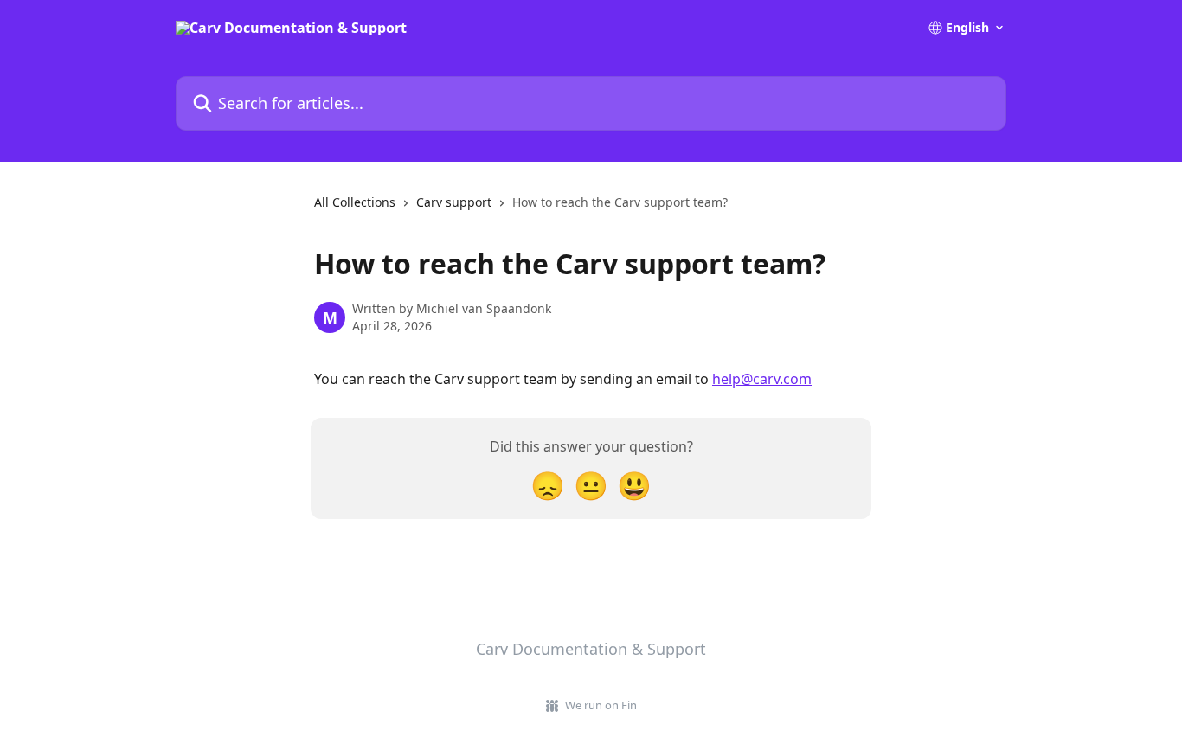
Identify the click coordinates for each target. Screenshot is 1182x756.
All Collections (354, 202)
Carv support (453, 202)
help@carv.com (762, 378)
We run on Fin (601, 705)
